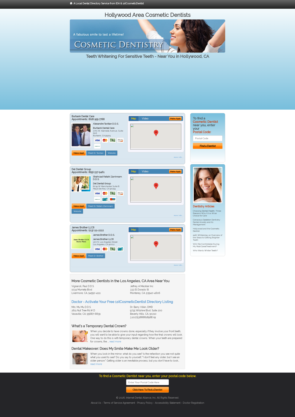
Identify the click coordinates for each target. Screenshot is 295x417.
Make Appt (79, 153)
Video (145, 118)
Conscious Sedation (202, 220)
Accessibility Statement (167, 402)
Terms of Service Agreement (119, 402)
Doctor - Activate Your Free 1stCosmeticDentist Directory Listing (122, 302)
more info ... (178, 157)
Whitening (203, 235)
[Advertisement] (147, 86)
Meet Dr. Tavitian (95, 153)
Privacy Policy (145, 402)
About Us (96, 402)
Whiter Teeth (210, 250)
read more (115, 341)
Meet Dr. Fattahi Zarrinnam (100, 206)
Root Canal (201, 246)
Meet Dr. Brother (95, 256)
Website (112, 153)
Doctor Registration (193, 402)
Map (133, 118)
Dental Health (208, 211)
